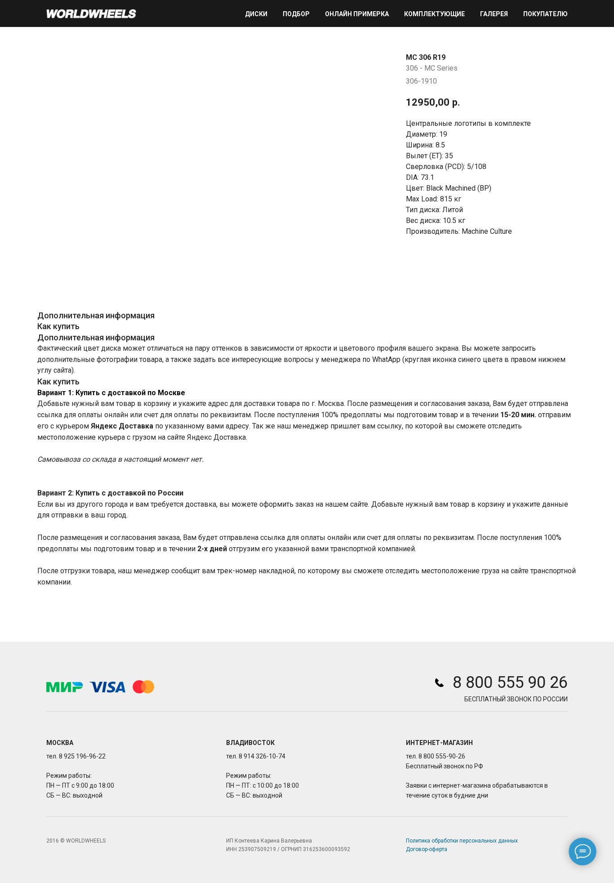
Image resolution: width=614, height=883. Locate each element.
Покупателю (545, 14)
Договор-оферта (426, 849)
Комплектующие (434, 14)
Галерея (494, 14)
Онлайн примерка (357, 14)
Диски (256, 14)
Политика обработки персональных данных (462, 841)
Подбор (296, 14)
